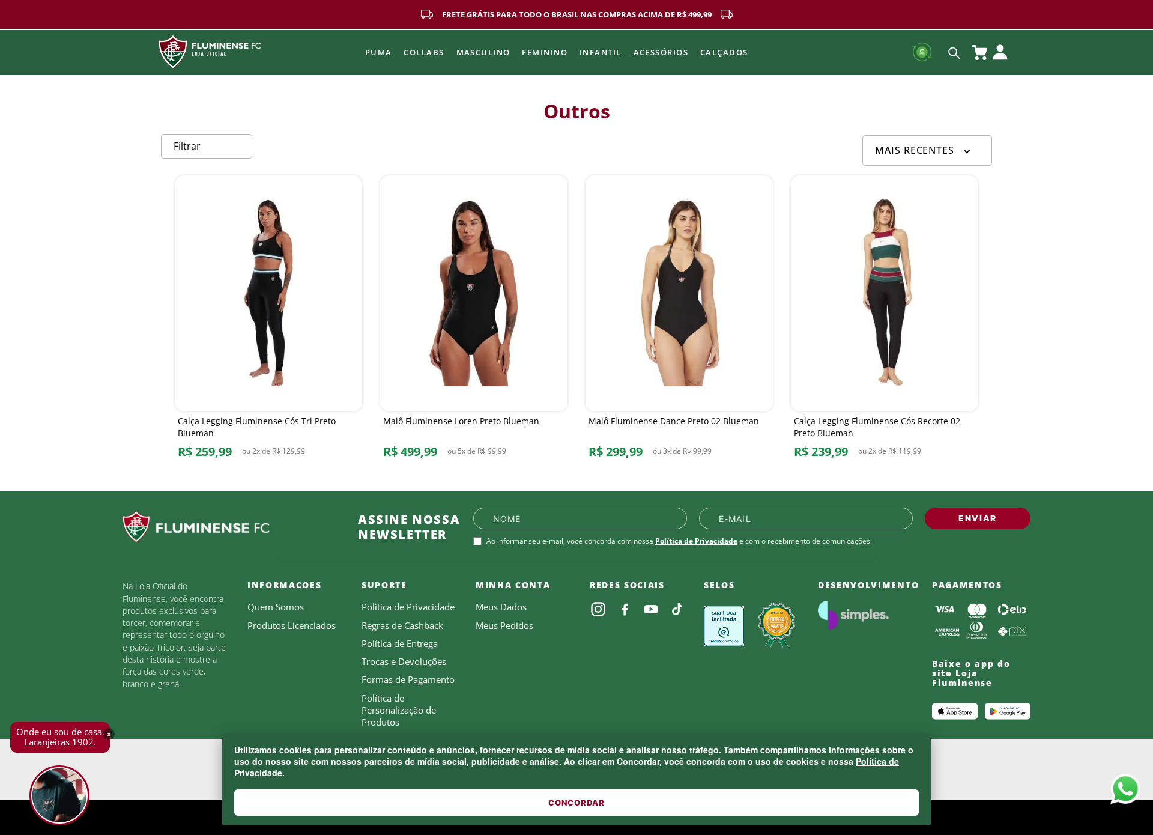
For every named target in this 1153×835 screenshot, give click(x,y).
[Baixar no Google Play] (1007, 711)
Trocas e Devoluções (404, 661)
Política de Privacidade (696, 541)
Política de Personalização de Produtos (399, 710)
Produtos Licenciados (291, 625)
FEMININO (544, 52)
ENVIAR (977, 518)
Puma (378, 52)
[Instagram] (598, 609)
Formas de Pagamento (408, 679)
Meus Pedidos (504, 625)
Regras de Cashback (402, 625)
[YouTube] (651, 609)
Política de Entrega (400, 643)
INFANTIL (601, 52)
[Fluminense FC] (231, 527)
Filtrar (187, 146)
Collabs (424, 52)
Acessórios (661, 52)
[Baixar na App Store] (955, 711)
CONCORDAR (576, 802)
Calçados (724, 52)
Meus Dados (501, 607)
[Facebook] (624, 609)
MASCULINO (483, 52)
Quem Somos (275, 607)
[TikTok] (677, 609)
